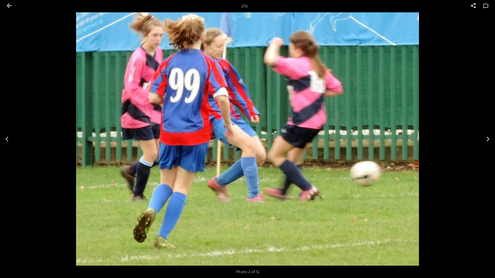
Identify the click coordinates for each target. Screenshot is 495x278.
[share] (473, 6)
